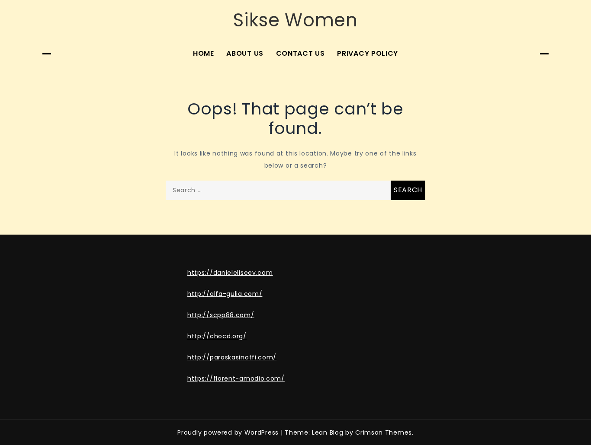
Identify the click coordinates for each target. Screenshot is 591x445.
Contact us (300, 53)
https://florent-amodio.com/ (236, 378)
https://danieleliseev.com (230, 272)
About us (244, 53)
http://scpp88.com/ (220, 315)
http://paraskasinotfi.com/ (231, 357)
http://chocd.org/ (217, 336)
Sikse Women (295, 20)
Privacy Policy (367, 53)
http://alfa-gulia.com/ (224, 293)
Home (203, 53)
